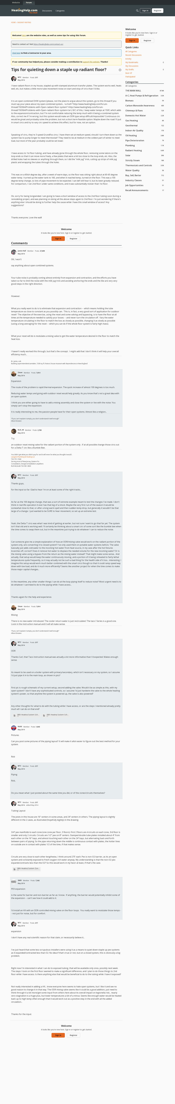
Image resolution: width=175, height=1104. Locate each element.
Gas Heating (144, 120)
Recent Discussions (133, 55)
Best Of (128, 73)
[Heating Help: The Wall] (24, 10)
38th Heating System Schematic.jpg (28, 714)
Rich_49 (21, 430)
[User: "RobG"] (13, 728)
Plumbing (144, 145)
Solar (144, 155)
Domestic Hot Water (144, 115)
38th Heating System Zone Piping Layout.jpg (28, 868)
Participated (130, 76)
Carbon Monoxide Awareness (144, 105)
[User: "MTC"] (13, 78)
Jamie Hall (22, 251)
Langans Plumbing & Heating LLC (23, 457)
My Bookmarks (144, 62)
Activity (128, 59)
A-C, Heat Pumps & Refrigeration (144, 95)
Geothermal (144, 125)
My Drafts (144, 69)
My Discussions (131, 66)
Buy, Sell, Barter (144, 175)
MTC (19, 77)
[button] (120, 70)
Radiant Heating (144, 150)
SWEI (20, 880)
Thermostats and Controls (144, 165)
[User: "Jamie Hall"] (13, 252)
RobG (20, 726)
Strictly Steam (144, 160)
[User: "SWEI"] (13, 881)
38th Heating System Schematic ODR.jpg (58, 714)
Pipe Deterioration (144, 140)
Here (24, 35)
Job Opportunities (144, 185)
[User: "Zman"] (13, 374)
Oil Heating (144, 135)
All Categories (131, 51)
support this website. (91, 62)
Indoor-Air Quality (144, 130)
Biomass (144, 100)
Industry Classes (144, 180)
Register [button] (73, 238)
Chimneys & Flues (144, 110)
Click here (16, 53)
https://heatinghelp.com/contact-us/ (48, 44)
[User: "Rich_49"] (13, 431)
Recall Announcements (144, 190)
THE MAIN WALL (144, 90)
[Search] (137, 10)
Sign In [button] (58, 238)
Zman (20, 372)
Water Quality (144, 170)
